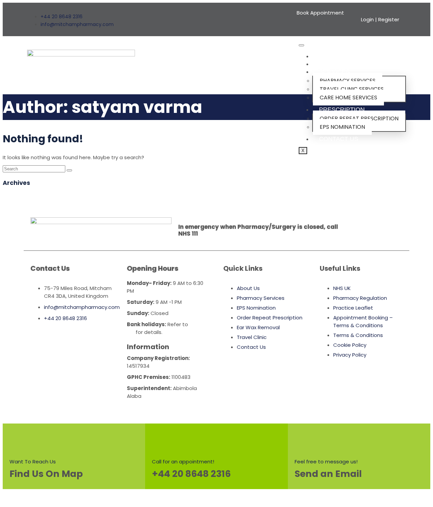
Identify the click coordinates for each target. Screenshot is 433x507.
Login (367, 19)
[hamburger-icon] (301, 45)
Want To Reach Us (32, 461)
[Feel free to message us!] (305, 440)
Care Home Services (348, 97)
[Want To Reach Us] (19, 440)
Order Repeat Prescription (359, 118)
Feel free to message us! (326, 461)
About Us (334, 64)
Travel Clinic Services (352, 89)
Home (328, 56)
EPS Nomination (342, 127)
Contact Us (338, 139)
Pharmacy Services (347, 80)
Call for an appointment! (183, 461)
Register (388, 19)
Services (334, 71)
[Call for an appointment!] (162, 440)
